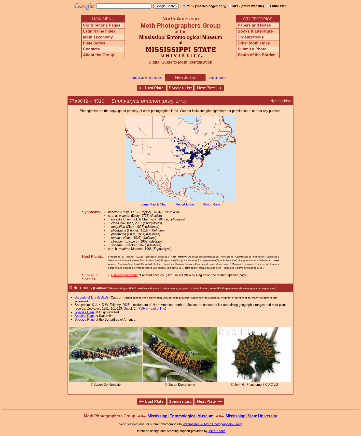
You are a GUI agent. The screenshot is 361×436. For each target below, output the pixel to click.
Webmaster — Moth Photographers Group (212, 424)
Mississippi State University (251, 416)
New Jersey (185, 77)
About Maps (211, 204)
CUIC (269, 384)
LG (276, 384)
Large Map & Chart (154, 204)
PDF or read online (152, 308)
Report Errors (185, 204)
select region (217, 78)
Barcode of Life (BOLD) (91, 297)
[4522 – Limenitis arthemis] (209, 90)
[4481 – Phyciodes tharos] (151, 90)
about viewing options (147, 78)
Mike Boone (216, 431)
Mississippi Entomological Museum (180, 416)
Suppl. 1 (130, 308)
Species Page (85, 312)
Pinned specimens (124, 275)
